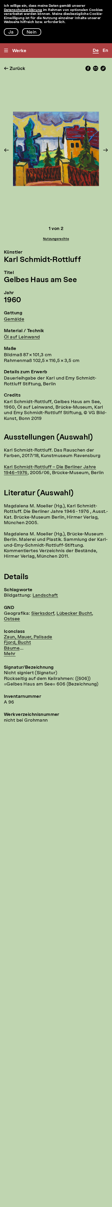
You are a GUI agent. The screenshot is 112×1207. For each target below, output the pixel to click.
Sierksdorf (42, 613)
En (105, 50)
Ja (11, 32)
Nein (32, 32)
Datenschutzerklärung (23, 10)
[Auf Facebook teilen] (88, 70)
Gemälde (14, 319)
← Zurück (14, 69)
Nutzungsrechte (56, 239)
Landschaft (45, 595)
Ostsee (12, 619)
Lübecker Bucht (74, 613)
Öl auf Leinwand (22, 337)
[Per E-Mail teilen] (95, 70)
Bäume (12, 648)
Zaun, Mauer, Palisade (28, 637)
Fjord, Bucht (17, 642)
